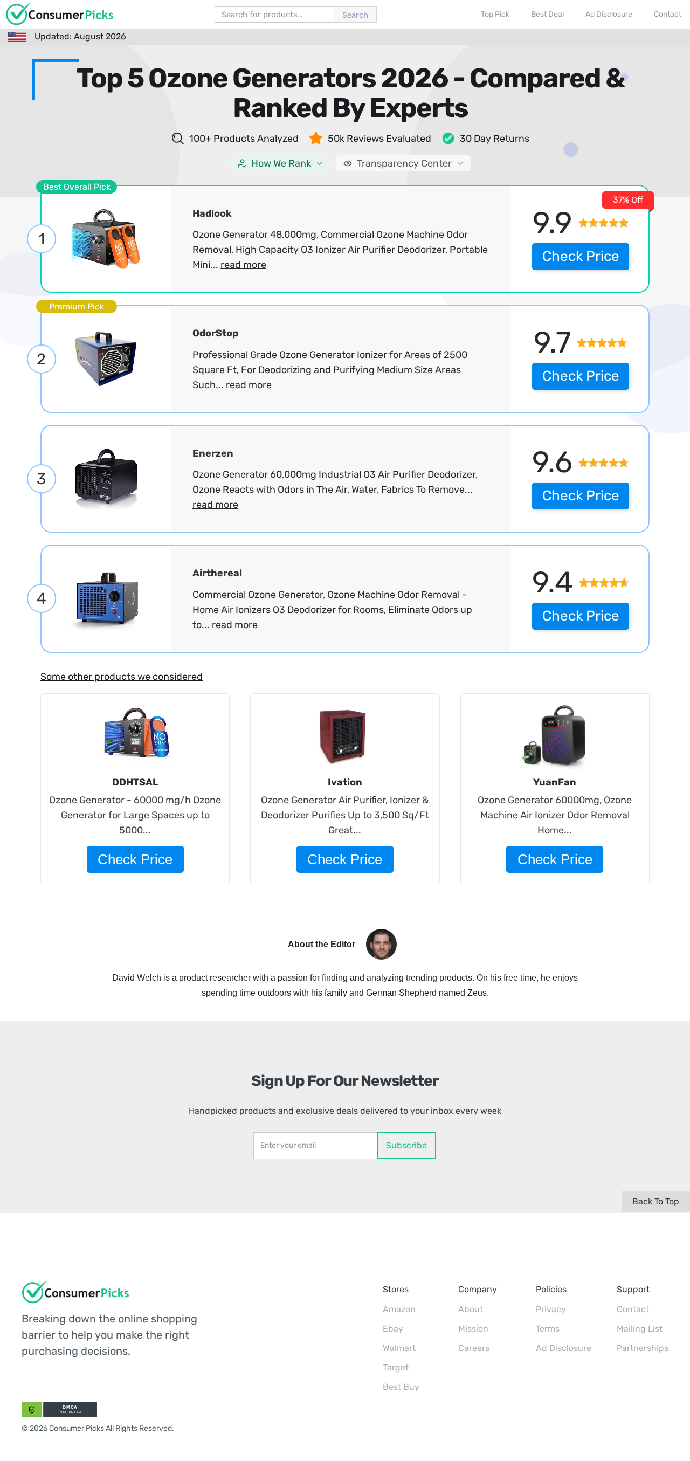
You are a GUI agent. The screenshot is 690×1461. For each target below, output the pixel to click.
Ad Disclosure (563, 1348)
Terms (548, 1329)
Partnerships (642, 1348)
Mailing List (640, 1329)
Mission (473, 1329)
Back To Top (655, 1201)
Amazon (399, 1309)
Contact (633, 1309)
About (470, 1309)
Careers (473, 1348)
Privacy (551, 1309)
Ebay (393, 1329)
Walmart (399, 1348)
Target (396, 1367)
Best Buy (401, 1387)
